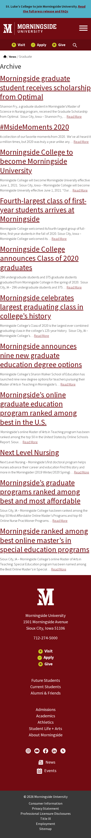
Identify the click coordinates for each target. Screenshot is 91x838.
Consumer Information (45, 803)
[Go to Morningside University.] (5, 57)
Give (48, 663)
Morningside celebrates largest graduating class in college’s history (41, 307)
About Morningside (45, 734)
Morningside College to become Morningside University (36, 161)
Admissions (45, 709)
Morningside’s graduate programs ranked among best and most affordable (40, 492)
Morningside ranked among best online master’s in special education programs (44, 540)
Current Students (45, 686)
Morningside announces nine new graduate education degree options (41, 355)
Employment (45, 824)
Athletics (46, 722)
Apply (49, 657)
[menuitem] (18, 45)
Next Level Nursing (29, 452)
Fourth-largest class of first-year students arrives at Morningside (43, 210)
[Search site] (83, 29)
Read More (74, 116)
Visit (48, 650)
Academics (45, 715)
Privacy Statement (45, 808)
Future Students (45, 680)
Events (50, 770)
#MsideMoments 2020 (34, 127)
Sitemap (45, 829)
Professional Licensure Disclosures (46, 813)
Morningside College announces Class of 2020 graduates (39, 258)
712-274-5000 (45, 637)
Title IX (45, 818)
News (50, 762)
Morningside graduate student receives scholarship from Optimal (45, 87)
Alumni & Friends (46, 693)
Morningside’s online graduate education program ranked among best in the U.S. (38, 408)
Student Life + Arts (45, 728)
